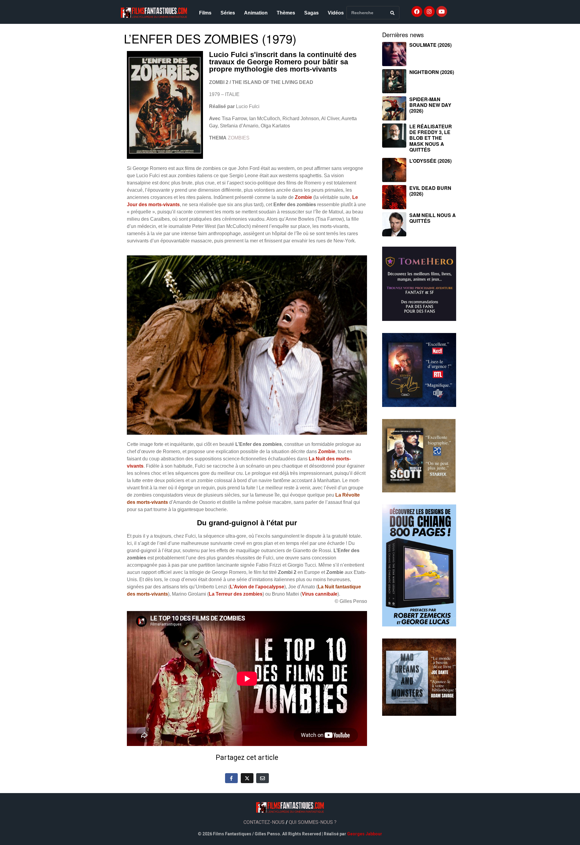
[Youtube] (441, 11)
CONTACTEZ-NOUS (264, 822)
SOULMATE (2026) (430, 44)
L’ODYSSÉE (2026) (430, 160)
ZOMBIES (239, 137)
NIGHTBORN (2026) (431, 72)
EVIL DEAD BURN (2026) (430, 190)
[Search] (392, 12)
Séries (228, 12)
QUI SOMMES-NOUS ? (313, 822)
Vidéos (336, 12)
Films (205, 12)
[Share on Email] (262, 778)
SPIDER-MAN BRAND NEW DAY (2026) (430, 105)
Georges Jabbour (364, 833)
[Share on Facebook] (231, 778)
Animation (256, 12)
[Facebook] (416, 11)
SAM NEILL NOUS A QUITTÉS (432, 218)
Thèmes (286, 12)
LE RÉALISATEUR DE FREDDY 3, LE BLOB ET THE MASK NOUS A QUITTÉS (430, 138)
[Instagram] (429, 11)
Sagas (311, 12)
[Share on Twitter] (247, 778)
